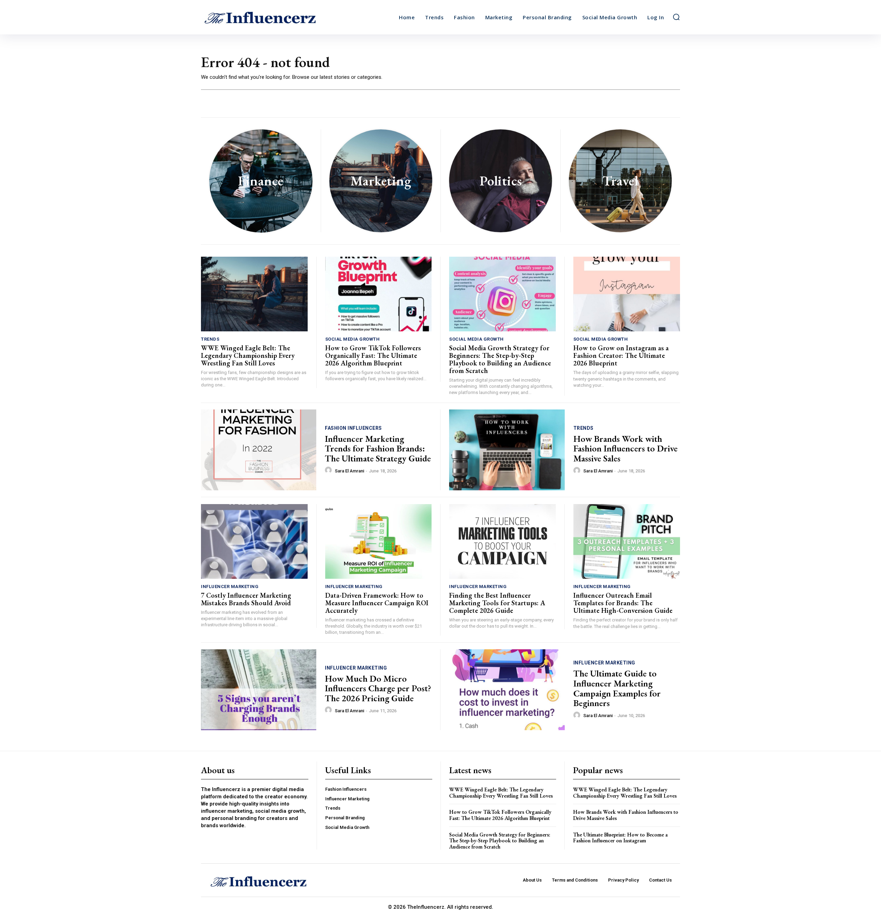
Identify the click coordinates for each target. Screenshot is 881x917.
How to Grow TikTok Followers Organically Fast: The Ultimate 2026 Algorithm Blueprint (373, 355)
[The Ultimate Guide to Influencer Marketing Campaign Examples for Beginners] (507, 689)
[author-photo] (329, 470)
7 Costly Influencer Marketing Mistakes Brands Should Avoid (246, 599)
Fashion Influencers (353, 428)
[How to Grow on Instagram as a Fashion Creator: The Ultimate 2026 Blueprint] (626, 294)
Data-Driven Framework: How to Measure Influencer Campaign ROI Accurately (376, 603)
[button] (676, 17)
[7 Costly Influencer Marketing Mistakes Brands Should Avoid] (254, 541)
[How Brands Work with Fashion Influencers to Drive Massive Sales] (507, 449)
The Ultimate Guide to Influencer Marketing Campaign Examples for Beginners (617, 688)
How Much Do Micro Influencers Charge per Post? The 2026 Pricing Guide (378, 688)
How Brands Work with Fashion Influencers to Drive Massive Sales (625, 448)
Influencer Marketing (229, 586)
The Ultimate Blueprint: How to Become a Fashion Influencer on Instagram (620, 837)
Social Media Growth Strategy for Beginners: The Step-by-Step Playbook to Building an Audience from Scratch (500, 359)
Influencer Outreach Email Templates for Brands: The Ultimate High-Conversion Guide (622, 603)
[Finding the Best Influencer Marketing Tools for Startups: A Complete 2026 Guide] (502, 541)
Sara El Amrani (349, 470)
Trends (210, 339)
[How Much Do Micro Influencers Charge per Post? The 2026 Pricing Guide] (258, 689)
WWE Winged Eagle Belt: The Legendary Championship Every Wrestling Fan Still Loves (248, 355)
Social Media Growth (352, 339)
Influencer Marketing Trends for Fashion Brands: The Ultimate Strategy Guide (378, 448)
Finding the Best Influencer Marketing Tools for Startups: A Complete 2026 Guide (497, 603)
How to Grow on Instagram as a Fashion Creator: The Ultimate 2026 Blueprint (621, 355)
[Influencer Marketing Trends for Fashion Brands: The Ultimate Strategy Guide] (258, 449)
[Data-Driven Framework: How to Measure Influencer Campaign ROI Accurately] (378, 541)
